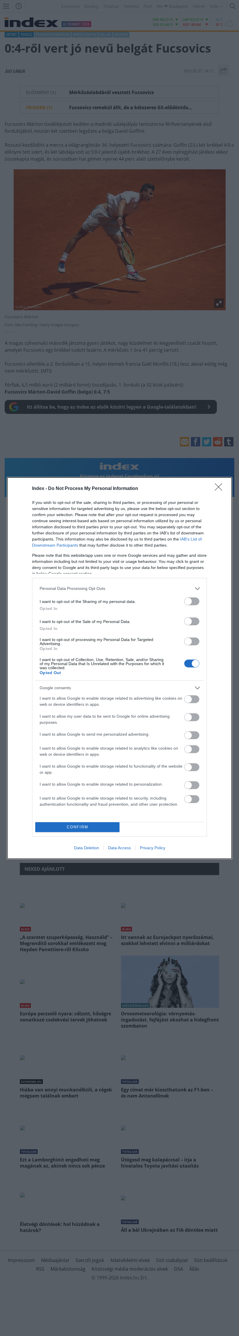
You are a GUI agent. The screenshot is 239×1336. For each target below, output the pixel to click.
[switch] (191, 601)
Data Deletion (86, 847)
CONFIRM (77, 827)
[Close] (220, 488)
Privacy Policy (152, 847)
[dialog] (119, 668)
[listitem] (119, 589)
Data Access (119, 847)
